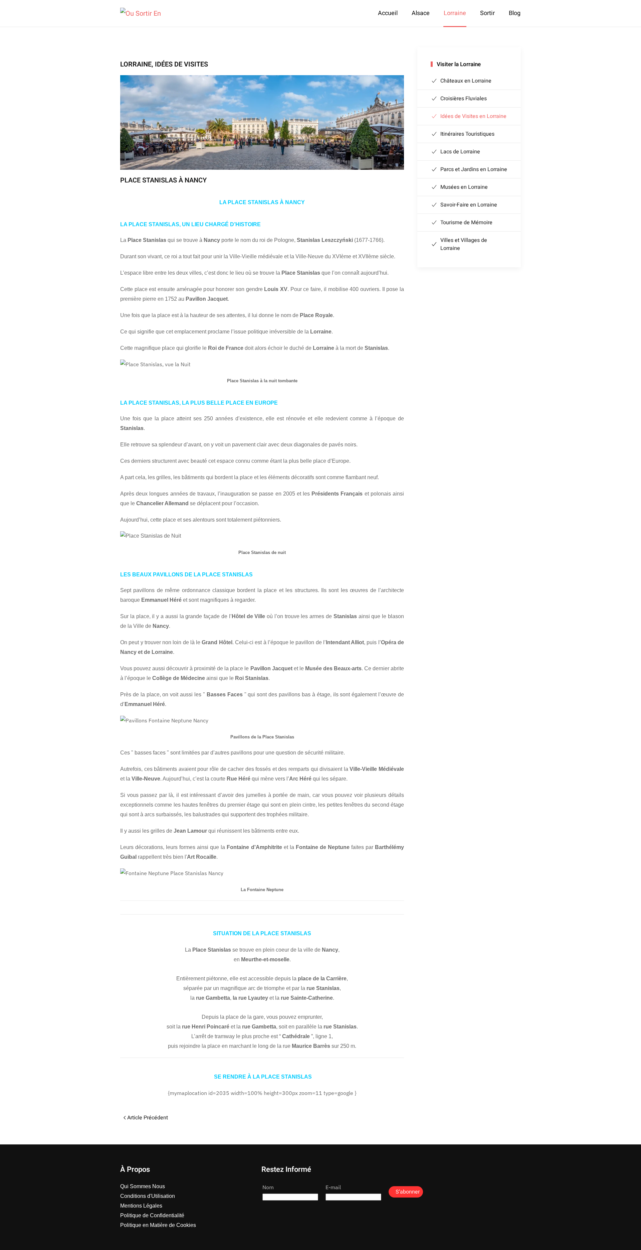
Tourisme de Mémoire (466, 223)
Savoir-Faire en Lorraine (468, 205)
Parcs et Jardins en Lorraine (473, 169)
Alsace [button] (421, 13)
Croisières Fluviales (463, 99)
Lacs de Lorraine (460, 152)
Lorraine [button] (455, 13)
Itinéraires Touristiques (467, 134)
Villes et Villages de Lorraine (463, 244)
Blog (514, 13)
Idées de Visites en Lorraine (473, 116)
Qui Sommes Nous (142, 1186)
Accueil (388, 13)
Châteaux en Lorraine (465, 81)
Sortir (487, 13)
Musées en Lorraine (464, 187)
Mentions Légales (141, 1206)
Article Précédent (147, 1118)
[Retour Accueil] (140, 13)
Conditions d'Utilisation (147, 1196)
